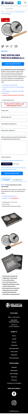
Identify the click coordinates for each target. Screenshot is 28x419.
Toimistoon (14, 380)
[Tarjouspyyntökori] (19, 2)
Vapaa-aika (14, 377)
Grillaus (12, 11)
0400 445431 (14, 320)
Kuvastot (14, 342)
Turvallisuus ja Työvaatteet (14, 383)
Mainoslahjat (14, 370)
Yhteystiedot (14, 354)
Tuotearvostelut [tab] (17, 180)
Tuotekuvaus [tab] (6, 180)
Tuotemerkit (14, 345)
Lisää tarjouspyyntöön (13, 64)
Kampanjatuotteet (14, 348)
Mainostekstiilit (14, 373)
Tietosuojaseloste (14, 358)
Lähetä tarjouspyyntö (12, 173)
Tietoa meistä (14, 351)
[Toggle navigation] (25, 3)
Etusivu (2, 11)
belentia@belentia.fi (14, 321)
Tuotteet (7, 11)
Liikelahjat (14, 367)
